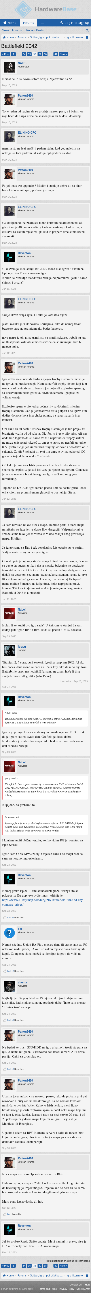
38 (45, 54)
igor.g (22, 646)
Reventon (24, 253)
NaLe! (22, 609)
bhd (9, 1214)
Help (87, 1284)
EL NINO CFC (27, 132)
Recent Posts (35, 30)
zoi (20, 929)
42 (56, 54)
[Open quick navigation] (87, 37)
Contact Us (76, 1284)
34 (24, 54)
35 (29, 54)
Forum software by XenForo (17, 1288)
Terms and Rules (47, 1288)
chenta (22, 982)
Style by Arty (83, 1288)
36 (34, 54)
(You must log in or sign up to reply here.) (68, 1260)
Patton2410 (25, 95)
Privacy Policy (66, 1288)
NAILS (22, 63)
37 (40, 54)
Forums (28, 23)
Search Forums (12, 30)
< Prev (5, 54)
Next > (63, 54)
